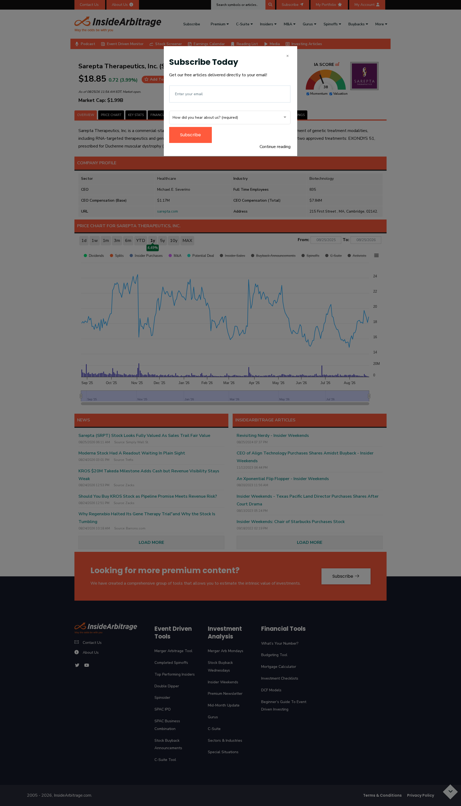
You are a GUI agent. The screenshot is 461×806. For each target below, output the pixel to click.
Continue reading (275, 147)
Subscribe (190, 135)
